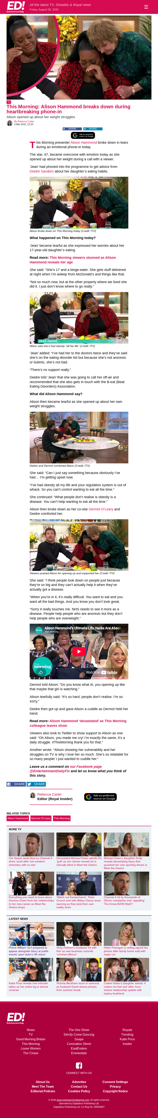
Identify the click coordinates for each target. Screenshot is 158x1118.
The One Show (79, 1030)
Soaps (79, 1039)
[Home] (16, 7)
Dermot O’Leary (101, 509)
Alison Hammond (84, 142)
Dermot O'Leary (41, 818)
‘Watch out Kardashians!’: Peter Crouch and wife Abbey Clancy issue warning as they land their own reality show (78, 902)
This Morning (62, 818)
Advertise (79, 1082)
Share (72, 128)
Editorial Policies (43, 1091)
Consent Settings (115, 1082)
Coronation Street (79, 1043)
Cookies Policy (79, 1091)
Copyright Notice (115, 1091)
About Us (43, 1082)
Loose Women (31, 1048)
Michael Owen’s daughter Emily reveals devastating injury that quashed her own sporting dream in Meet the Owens (125, 863)
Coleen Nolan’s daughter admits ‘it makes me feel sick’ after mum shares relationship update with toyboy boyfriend (125, 988)
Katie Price (127, 1039)
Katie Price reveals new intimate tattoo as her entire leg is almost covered (28, 987)
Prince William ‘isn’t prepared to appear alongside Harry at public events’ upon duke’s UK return (29, 951)
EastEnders (79, 1048)
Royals (127, 1030)
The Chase (30, 1053)
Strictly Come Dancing (79, 1034)
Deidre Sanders (42, 171)
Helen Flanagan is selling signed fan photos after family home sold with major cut (126, 951)
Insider (127, 1043)
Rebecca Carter (26, 121)
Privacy (115, 1086)
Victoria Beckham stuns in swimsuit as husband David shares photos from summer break (77, 987)
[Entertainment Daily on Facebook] (79, 1065)
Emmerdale (79, 1053)
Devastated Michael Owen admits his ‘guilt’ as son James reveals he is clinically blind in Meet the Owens (79, 861)
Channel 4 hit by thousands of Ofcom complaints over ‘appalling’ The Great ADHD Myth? (124, 900)
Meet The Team (43, 1086)
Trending (127, 1034)
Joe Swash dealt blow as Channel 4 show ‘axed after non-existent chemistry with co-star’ (30, 861)
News (31, 1030)
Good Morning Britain (30, 1039)
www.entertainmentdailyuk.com (73, 1100)
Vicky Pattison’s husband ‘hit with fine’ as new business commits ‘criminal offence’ (76, 951)
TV (8, 102)
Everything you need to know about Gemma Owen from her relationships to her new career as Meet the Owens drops (31, 902)
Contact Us (79, 1086)
